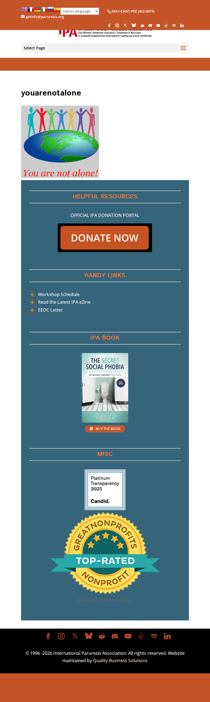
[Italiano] (44, 11)
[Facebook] (109, 26)
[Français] (31, 11)
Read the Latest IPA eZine (64, 302)
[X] (125, 26)
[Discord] (150, 26)
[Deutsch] (37, 11)
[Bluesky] (134, 26)
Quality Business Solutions (120, 661)
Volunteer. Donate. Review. (105, 600)
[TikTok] (166, 26)
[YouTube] (158, 26)
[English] (24, 11)
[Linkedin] (182, 26)
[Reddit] (142, 26)
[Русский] (50, 11)
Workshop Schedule (59, 294)
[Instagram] (117, 26)
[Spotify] (174, 26)
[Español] (57, 11)
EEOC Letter (50, 310)
